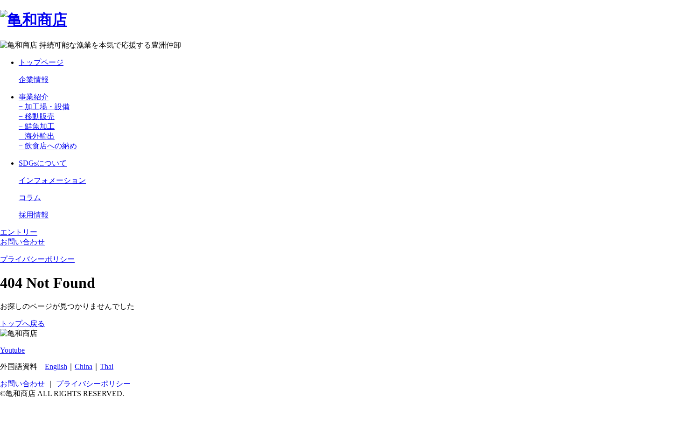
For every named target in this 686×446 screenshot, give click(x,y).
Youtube (12, 350)
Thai (106, 366)
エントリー (18, 232)
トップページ (41, 62)
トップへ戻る (22, 324)
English (56, 366)
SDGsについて (43, 163)
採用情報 (34, 215)
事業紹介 (34, 97)
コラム (30, 198)
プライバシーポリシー (37, 259)
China (83, 366)
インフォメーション (52, 180)
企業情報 (34, 80)
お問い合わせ (22, 242)
